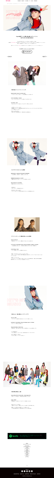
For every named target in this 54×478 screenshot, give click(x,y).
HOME (8, 3)
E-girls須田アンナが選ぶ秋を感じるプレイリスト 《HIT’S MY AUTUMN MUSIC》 (18, 3)
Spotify (20, 45)
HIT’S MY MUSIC (13, 42)
